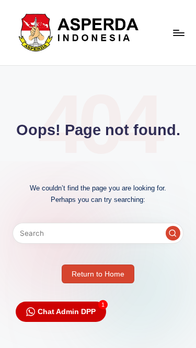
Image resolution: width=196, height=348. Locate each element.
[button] (173, 233)
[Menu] (178, 32)
